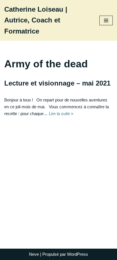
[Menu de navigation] (106, 20)
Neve (34, 254)
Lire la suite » (61, 113)
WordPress (77, 254)
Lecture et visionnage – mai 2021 (57, 83)
